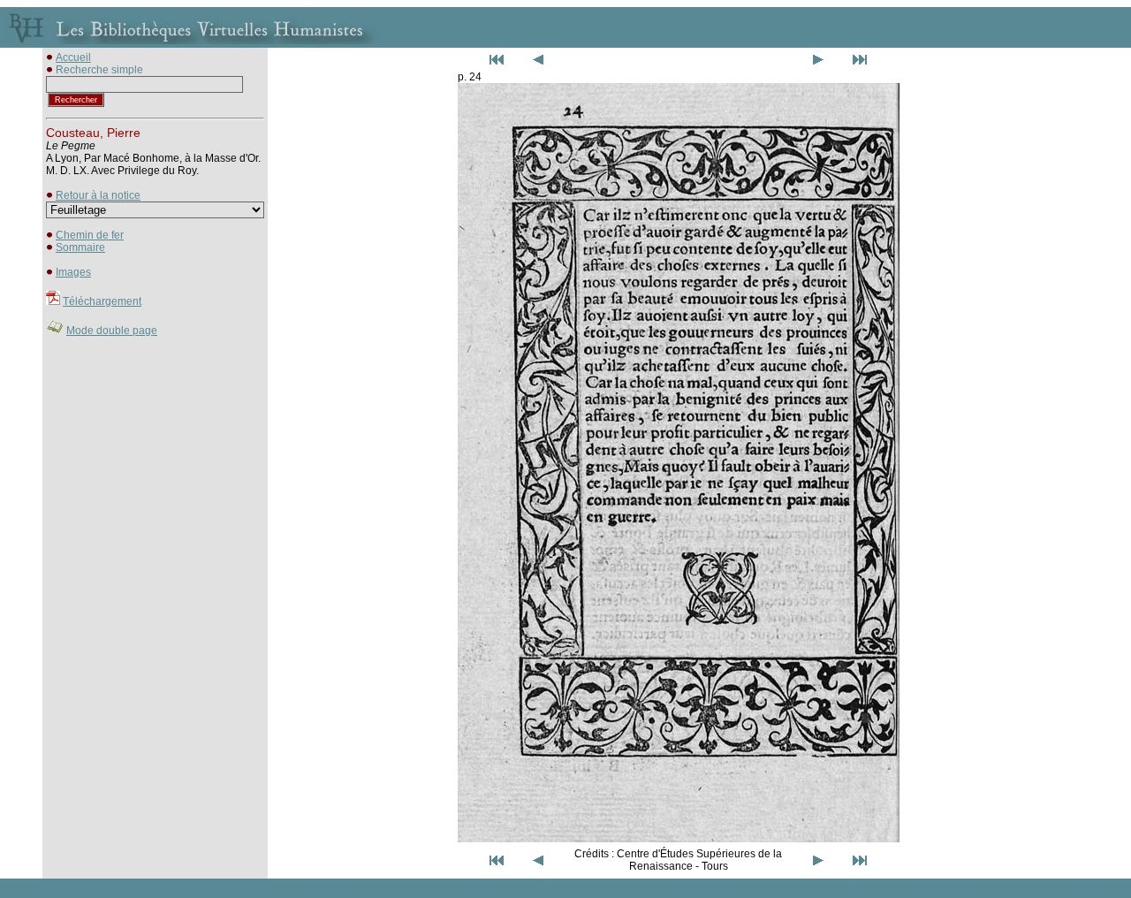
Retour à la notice (98, 195)
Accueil (73, 57)
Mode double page (111, 330)
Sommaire (80, 247)
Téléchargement (102, 301)
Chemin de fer (90, 235)
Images (73, 272)
